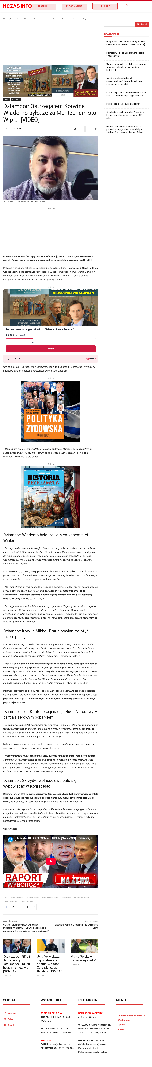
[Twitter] (75, 129)
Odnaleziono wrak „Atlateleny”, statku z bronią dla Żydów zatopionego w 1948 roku (125, 115)
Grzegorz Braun (33, 897)
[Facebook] (68, 129)
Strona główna (9, 19)
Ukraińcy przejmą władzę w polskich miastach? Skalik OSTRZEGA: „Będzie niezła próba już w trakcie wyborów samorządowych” (26, 927)
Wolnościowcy (27, 901)
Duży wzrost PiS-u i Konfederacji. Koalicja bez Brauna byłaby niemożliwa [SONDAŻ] (16, 964)
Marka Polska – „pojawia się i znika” (83, 958)
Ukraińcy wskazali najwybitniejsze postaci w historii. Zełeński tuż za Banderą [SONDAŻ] (50, 964)
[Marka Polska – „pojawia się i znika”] (84, 946)
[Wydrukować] (88, 129)
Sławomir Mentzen (11, 901)
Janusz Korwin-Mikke (50, 897)
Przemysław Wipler (81, 897)
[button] (127, 5)
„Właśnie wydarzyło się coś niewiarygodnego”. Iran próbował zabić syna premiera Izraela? (124, 81)
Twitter (11, 1019)
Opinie (19, 19)
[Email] (82, 129)
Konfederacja (66, 897)
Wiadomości (15, 99)
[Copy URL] (95, 129)
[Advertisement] (50, 42)
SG (20, 128)
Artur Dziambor (17, 897)
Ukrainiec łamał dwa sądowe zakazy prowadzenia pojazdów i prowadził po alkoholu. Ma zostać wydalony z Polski (124, 129)
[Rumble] (5, 1025)
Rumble (11, 1025)
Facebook (12, 1013)
